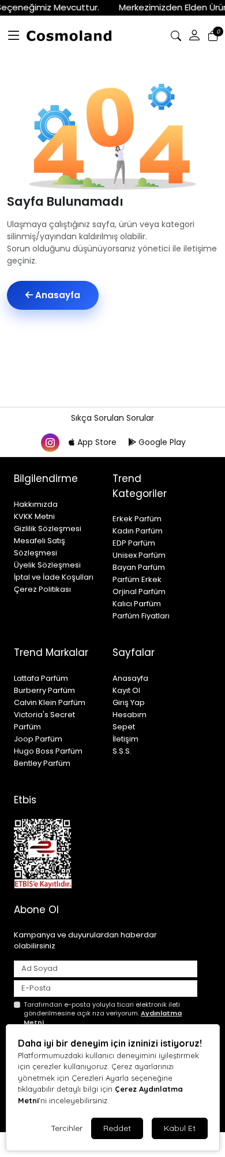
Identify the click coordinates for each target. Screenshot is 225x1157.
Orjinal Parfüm (139, 591)
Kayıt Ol (126, 690)
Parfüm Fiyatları (141, 615)
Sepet (123, 726)
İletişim (125, 738)
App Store (97, 442)
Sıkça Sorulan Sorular (112, 418)
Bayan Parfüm (138, 567)
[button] (14, 36)
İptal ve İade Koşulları (53, 577)
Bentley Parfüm (42, 763)
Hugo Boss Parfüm (48, 751)
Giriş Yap (128, 702)
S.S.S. (122, 751)
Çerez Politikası (42, 589)
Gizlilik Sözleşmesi (47, 528)
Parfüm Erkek (137, 579)
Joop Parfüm (38, 738)
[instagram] (49, 442)
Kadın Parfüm (137, 530)
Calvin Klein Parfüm (49, 702)
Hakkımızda (36, 504)
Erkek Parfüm (137, 518)
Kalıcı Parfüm (136, 603)
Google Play (161, 442)
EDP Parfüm (133, 542)
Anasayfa (56, 295)
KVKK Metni (34, 516)
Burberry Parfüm (44, 690)
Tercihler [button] (66, 1128)
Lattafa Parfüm (41, 678)
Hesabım (129, 714)
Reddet (117, 1128)
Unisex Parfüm (139, 555)
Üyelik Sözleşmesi (47, 564)
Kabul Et (180, 1128)
